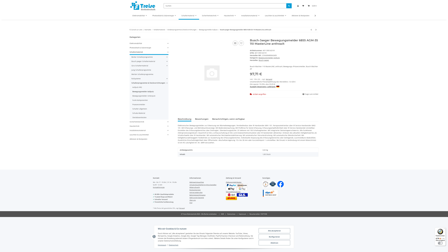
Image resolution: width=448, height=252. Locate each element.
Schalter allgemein (139, 109)
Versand (269, 79)
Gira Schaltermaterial (139, 66)
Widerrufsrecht (194, 187)
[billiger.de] (270, 193)
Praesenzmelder (138, 104)
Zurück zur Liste (136, 30)
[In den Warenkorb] (180, 37)
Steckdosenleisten (139, 117)
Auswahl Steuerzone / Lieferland (263, 87)
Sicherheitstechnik (137, 122)
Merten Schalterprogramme (142, 74)
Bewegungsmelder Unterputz (143, 96)
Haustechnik (134, 126)
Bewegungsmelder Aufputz (269, 58)
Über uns (192, 200)
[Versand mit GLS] (242, 195)
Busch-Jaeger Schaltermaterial (143, 61)
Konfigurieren (274, 237)
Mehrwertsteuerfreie (196, 182)
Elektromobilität (136, 43)
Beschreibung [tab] (184, 119)
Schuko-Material (138, 113)
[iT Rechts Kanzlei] (265, 184)
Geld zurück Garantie (196, 198)
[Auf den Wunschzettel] (241, 43)
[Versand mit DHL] (231, 198)
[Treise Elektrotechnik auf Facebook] (280, 184)
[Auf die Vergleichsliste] (235, 43)
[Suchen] (289, 5)
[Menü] (444, 229)
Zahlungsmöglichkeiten (233, 182)
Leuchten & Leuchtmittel (139, 135)
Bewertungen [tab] (201, 119)
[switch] (440, 243)
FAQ (190, 203)
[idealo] (272, 184)
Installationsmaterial (138, 130)
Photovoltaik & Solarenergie (140, 48)
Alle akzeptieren (274, 231)
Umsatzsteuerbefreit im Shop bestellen (202, 185)
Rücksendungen (195, 190)
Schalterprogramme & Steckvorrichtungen (148, 83)
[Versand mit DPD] (231, 195)
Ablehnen (274, 243)
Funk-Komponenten (140, 100)
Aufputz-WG (137, 87)
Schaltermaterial (136, 52)
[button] (298, 6)
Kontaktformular (159, 187)
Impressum (162, 245)
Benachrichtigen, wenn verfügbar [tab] (228, 119)
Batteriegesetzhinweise (197, 195)
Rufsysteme (136, 78)
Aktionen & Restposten (138, 139)
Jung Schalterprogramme (141, 70)
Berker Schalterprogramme (142, 57)
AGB (222, 214)
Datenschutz (173, 245)
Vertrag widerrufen (196, 192)
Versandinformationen (233, 192)
